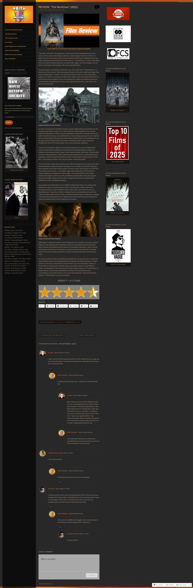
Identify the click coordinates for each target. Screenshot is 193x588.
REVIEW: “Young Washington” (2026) (16, 240)
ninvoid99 (51, 488)
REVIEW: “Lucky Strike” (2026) (14, 273)
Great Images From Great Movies (15, 46)
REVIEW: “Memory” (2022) (87, 335)
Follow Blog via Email (13, 106)
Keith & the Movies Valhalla (13, 54)
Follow (9, 122)
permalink (77, 322)
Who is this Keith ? (10, 58)
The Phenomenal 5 (11, 34)
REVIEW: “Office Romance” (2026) (15, 268)
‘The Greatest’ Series (11, 38)
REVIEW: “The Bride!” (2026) (13, 235)
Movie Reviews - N (60, 322)
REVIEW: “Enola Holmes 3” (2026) (15, 270)
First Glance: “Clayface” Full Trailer (15, 233)
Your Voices (8, 42)
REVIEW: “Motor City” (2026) (14, 230)
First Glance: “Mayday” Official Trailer (16, 249)
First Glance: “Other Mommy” (14, 237)
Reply (50, 368)
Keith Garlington (58, 10)
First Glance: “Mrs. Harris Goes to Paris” (51, 335)
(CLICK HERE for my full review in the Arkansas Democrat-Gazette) (69, 49)
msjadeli (50, 352)
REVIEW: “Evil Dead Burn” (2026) (15, 261)
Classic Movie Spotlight (12, 50)
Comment (91, 575)
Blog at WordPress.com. (46, 583)
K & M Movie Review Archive (14, 30)
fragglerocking (53, 453)
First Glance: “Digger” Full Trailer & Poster (18, 258)
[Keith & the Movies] (19, 23)
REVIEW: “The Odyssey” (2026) (14, 247)
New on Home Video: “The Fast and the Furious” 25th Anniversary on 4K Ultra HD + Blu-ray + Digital (18, 254)
